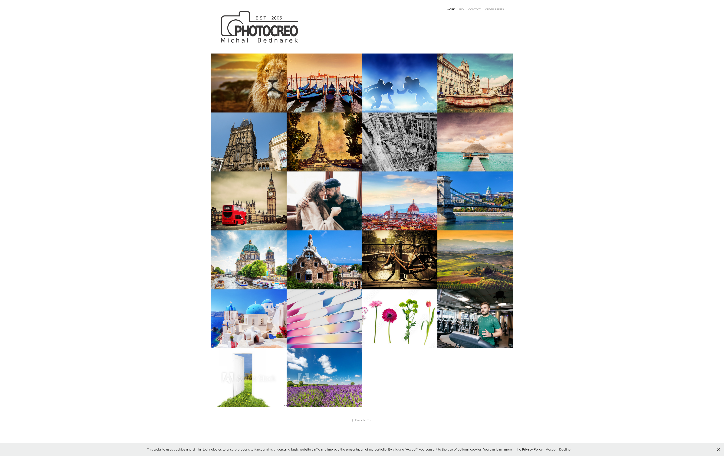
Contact (474, 9)
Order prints (494, 9)
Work (451, 9)
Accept (551, 449)
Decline (565, 449)
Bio (461, 9)
